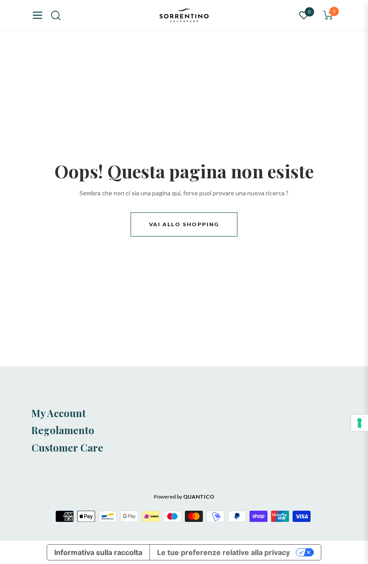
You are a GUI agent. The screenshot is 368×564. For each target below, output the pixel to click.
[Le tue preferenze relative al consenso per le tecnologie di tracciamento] (359, 422)
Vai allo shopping (184, 224)
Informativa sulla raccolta (98, 552)
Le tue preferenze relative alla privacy (223, 552)
